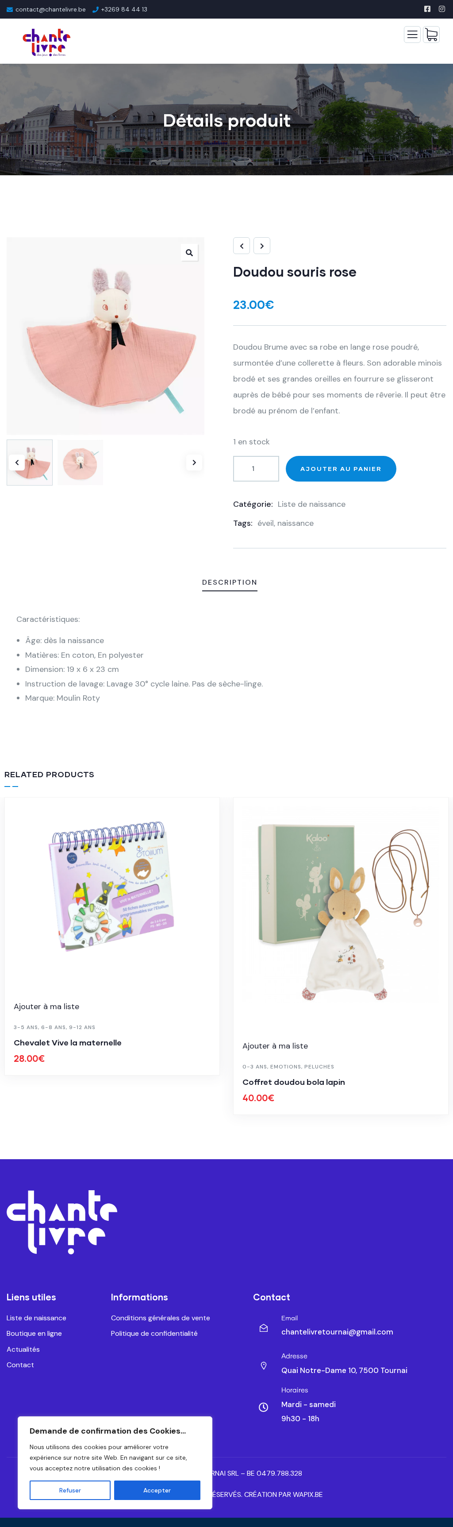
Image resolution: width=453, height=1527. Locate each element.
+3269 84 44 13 (124, 9)
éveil (265, 523)
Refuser (70, 1490)
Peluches (91, 1066)
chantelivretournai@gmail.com (337, 1332)
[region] (115, 1462)
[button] (189, 252)
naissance (295, 523)
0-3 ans (26, 1066)
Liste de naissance (312, 504)
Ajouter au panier (341, 468)
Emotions (57, 1066)
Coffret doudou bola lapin (65, 1082)
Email (289, 1318)
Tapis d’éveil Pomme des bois (299, 1082)
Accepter (157, 1490)
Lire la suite (116, 1112)
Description (229, 582)
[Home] (62, 1222)
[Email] (263, 1327)
